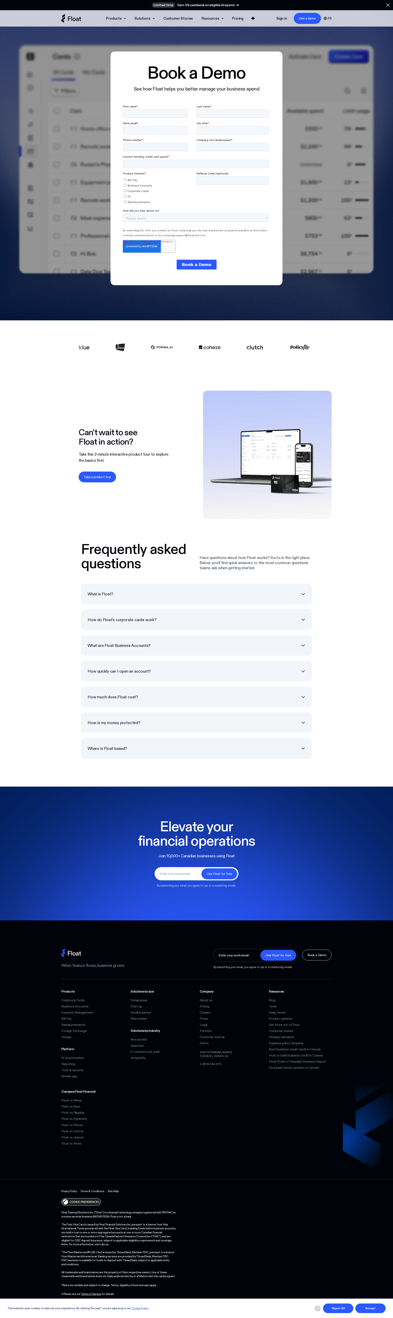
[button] (388, 5)
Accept (370, 1308)
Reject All (338, 1308)
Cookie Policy (139, 1308)
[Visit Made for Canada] (253, 18)
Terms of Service (91, 1294)
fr (330, 18)
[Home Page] (71, 18)
